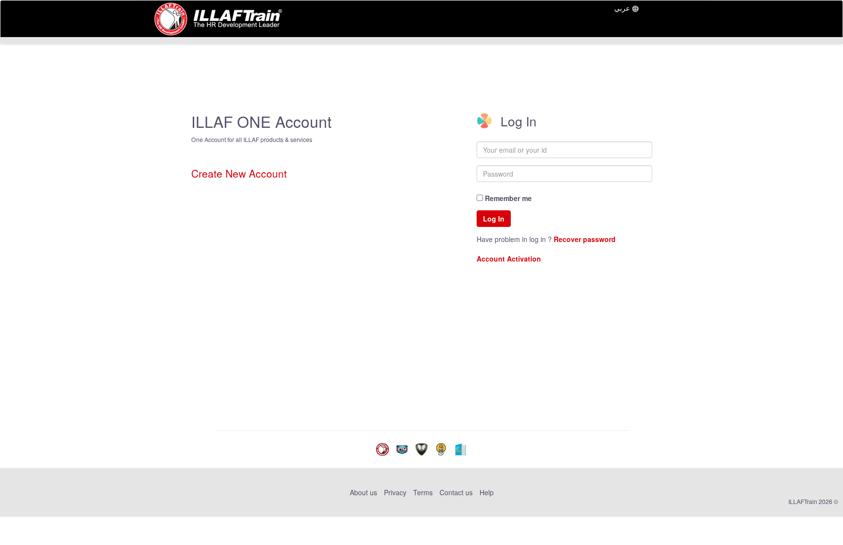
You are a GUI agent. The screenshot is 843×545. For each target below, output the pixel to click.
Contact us (456, 492)
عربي (622, 8)
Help (487, 492)
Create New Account (239, 173)
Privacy (395, 492)
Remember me (507, 198)
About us (364, 492)
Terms (423, 492)
